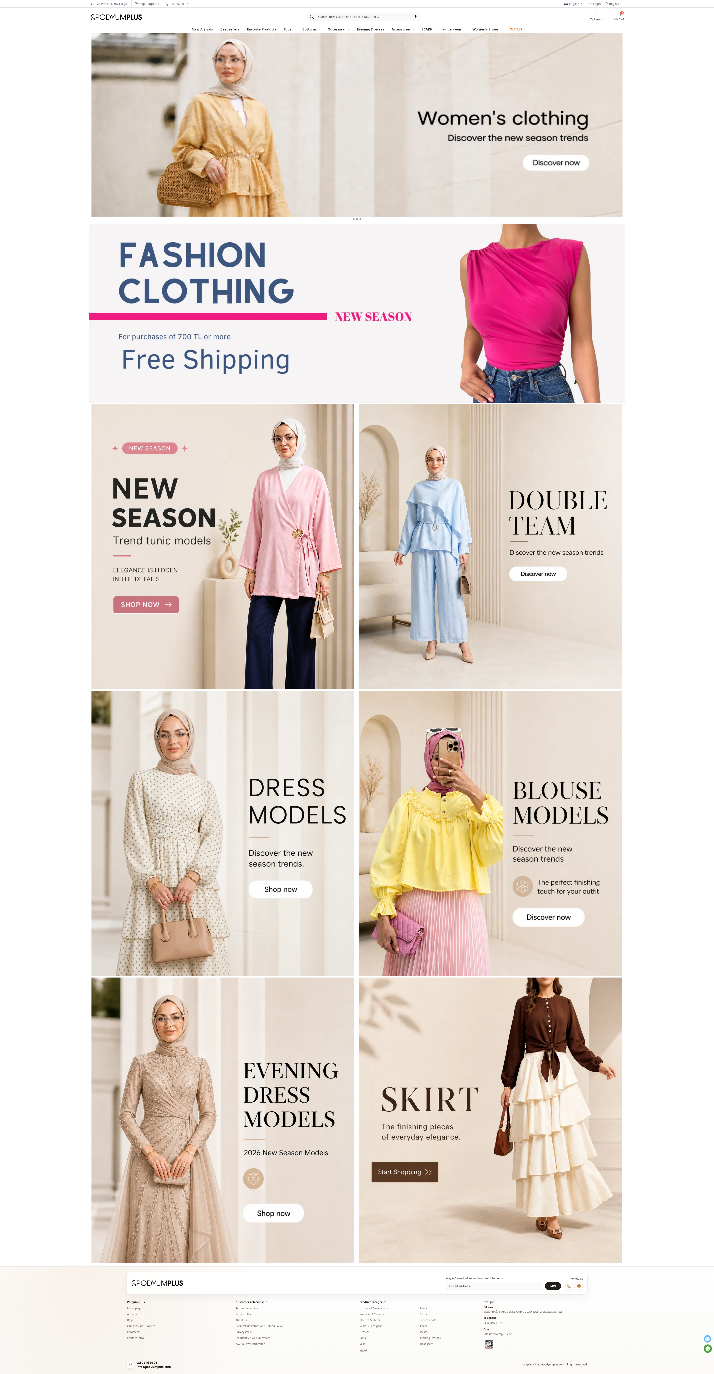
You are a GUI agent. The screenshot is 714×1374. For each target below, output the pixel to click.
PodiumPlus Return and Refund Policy (259, 1326)
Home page (134, 1308)
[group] (357, 125)
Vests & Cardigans (371, 1326)
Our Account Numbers (141, 1326)
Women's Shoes (485, 29)
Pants (423, 1308)
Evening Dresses (370, 29)
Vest (362, 1344)
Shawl (363, 1350)
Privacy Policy (244, 1332)
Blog (130, 1320)
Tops (288, 29)
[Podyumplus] (160, 1283)
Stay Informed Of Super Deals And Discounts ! (475, 1278)
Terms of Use (244, 1314)
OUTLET (516, 29)
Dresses (364, 1332)
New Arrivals (202, 29)
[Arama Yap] (312, 17)
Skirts (423, 1314)
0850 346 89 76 (178, 4)
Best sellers (229, 29)
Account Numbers (247, 1308)
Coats (423, 1326)
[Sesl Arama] (415, 17)
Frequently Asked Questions (253, 1338)
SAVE (553, 1286)
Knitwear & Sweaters (372, 1314)
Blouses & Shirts (370, 1320)
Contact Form (135, 1338)
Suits (363, 1338)
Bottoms (310, 29)
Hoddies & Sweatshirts (374, 1308)
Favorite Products (261, 29)
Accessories (402, 29)
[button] (354, 219)
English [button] (574, 4)
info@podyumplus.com (498, 1334)
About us (132, 1314)
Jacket (423, 1332)
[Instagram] (569, 1286)
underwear (452, 29)
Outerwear (337, 29)
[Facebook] (579, 1286)
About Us (241, 1320)
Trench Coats (428, 1320)
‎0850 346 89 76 (493, 1323)
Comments (134, 1332)
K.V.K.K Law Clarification (250, 1344)
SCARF (427, 29)
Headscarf (426, 1344)
